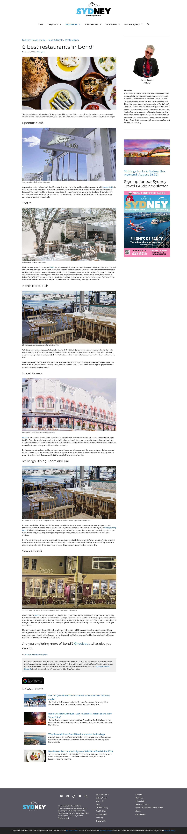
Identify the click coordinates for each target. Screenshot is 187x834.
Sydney (44, 655)
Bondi (27, 655)
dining (31, 655)
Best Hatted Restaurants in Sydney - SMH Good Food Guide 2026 (80, 751)
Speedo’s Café (108, 187)
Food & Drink (71, 24)
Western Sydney (132, 24)
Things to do (52, 24)
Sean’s (37, 615)
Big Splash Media (72, 831)
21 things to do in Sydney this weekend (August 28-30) (144, 173)
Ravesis (25, 438)
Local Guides (111, 24)
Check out (82, 643)
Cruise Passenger (105, 831)
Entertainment (91, 24)
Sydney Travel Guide (34, 40)
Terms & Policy (169, 831)
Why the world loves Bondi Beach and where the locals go (76, 734)
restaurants (38, 655)
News (40, 24)
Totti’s (52, 267)
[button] (148, 24)
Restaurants (72, 40)
